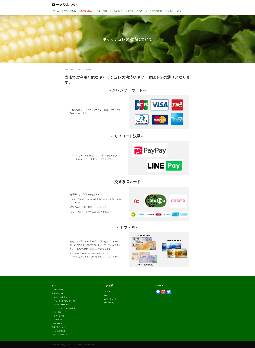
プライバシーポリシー (175, 10)
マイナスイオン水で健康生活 (64, 308)
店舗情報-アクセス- (134, 10)
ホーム (56, 10)
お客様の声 (58, 319)
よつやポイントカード (62, 297)
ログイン (107, 291)
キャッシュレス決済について (64, 301)
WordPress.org (109, 303)
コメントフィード (110, 299)
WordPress (90, 344)
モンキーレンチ (70, 344)
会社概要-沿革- (116, 10)
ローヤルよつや (64, 4)
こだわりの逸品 (69, 10)
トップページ (69, 69)
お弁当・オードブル (61, 304)
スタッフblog (59, 316)
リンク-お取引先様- (154, 10)
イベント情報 (101, 10)
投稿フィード (108, 295)
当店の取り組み (85, 10)
